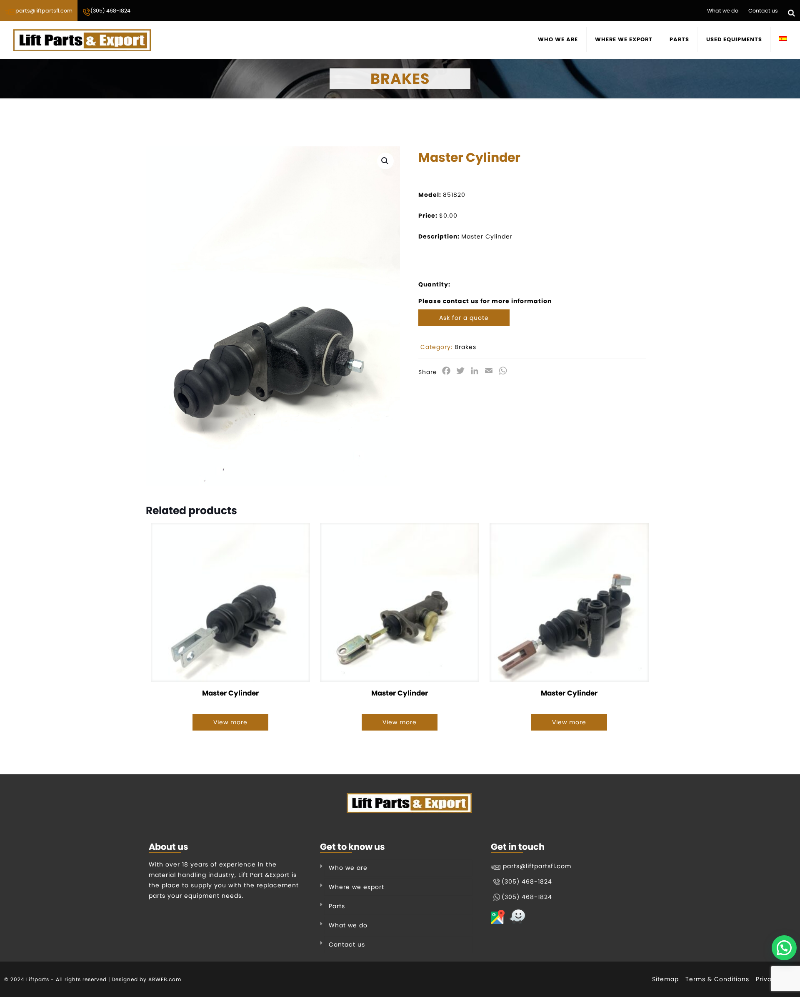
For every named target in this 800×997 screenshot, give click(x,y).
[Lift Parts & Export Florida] (82, 39)
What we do (722, 10)
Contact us (763, 10)
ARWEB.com (164, 979)
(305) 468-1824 (110, 10)
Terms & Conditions (717, 979)
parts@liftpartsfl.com (43, 10)
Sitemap (665, 979)
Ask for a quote (464, 318)
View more (230, 722)
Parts (337, 906)
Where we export (356, 887)
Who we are (348, 868)
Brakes (465, 347)
